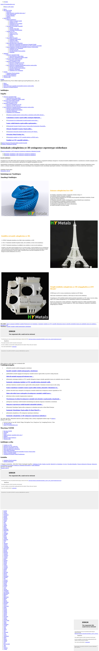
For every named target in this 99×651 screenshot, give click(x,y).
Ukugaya (11, 36)
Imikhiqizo (5, 53)
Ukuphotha (11, 52)
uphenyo (53, 418)
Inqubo (5, 433)
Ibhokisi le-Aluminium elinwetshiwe (22, 465)
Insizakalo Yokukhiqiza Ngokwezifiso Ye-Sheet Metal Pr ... (23, 410)
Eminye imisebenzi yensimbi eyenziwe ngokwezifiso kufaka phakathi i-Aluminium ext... (32, 387)
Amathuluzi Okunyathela (15, 39)
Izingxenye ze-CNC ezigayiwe (16, 64)
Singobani (8, 11)
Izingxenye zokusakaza (14, 69)
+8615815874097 (7, 423)
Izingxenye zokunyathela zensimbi (14, 58)
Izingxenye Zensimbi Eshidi (12, 54)
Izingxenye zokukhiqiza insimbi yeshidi (18, 57)
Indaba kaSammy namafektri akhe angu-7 (15, 13)
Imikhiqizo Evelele (37, 464)
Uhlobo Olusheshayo (11, 19)
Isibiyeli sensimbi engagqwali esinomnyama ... (20, 376)
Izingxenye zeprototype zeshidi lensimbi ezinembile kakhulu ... (24, 404)
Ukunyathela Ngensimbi (12, 37)
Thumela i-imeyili (5, 468)
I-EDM (11, 35)
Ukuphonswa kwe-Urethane (15, 23)
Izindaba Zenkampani (11, 74)
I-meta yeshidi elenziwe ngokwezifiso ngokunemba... (21, 123)
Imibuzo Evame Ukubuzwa (9, 75)
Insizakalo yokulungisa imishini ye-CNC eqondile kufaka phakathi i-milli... (28, 382)
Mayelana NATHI (7, 10)
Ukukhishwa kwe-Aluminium (16, 48)
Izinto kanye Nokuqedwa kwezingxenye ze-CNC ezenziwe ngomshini (25, 45)
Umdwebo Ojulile (13, 40)
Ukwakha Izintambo (72, 464)
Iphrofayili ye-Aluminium (56, 464)
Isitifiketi (8, 17)
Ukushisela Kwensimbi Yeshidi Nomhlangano (14, 454)
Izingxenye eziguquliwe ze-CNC (16, 62)
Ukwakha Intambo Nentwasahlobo (17, 51)
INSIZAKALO (7, 18)
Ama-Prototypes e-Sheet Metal (16, 56)
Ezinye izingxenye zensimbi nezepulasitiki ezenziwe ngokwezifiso (21, 65)
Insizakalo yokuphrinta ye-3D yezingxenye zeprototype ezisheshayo (26, 415)
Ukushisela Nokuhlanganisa (15, 30)
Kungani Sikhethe (10, 15)
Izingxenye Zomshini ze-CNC (13, 61)
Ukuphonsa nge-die (13, 49)
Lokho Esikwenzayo (11, 14)
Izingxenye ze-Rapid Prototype (16, 66)
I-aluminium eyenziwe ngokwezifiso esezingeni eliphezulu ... (23, 117)
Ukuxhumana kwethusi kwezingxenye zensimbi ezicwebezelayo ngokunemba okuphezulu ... (33, 399)
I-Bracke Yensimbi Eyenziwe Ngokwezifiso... (19, 129)
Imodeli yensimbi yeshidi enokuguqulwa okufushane (19, 326)
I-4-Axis (65, 464)
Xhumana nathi (7, 77)
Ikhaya (5, 9)
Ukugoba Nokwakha (14, 28)
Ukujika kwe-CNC (13, 34)
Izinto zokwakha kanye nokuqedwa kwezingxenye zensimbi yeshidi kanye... (28, 393)
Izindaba (5, 71)
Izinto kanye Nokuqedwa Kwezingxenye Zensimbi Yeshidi (22, 44)
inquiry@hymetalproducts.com (8, 4)
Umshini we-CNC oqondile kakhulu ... (17, 140)
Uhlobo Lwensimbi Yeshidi (15, 21)
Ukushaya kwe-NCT (14, 41)
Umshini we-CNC (13, 22)
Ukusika (11, 27)
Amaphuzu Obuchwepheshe (12, 73)
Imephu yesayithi (46, 464)
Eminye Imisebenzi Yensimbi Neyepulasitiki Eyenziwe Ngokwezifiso (22, 47)
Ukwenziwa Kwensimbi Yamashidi (14, 26)
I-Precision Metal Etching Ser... (15, 134)
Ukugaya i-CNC (13, 32)
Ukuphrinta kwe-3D (14, 24)
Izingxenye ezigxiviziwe (14, 60)
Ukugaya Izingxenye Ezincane (84, 464)
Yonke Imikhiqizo (35, 465)
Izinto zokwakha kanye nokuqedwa (14, 43)
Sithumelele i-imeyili (5, 170)
